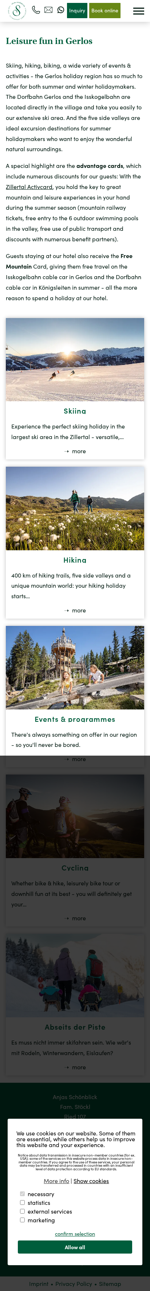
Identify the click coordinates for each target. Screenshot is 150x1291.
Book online (104, 10)
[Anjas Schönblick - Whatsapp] (61, 10)
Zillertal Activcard (29, 186)
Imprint (38, 1283)
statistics (39, 1202)
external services (50, 1211)
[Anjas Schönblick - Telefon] (36, 10)
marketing (41, 1220)
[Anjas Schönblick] (17, 11)
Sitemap (110, 1283)
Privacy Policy (73, 1283)
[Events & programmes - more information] (75, 707)
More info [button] (56, 1181)
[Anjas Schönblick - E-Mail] (48, 10)
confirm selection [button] (75, 1233)
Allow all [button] (75, 1247)
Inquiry (77, 10)
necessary (41, 1194)
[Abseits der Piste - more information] (75, 1015)
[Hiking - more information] (75, 548)
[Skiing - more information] (75, 399)
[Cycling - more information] (75, 856)
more (78, 451)
